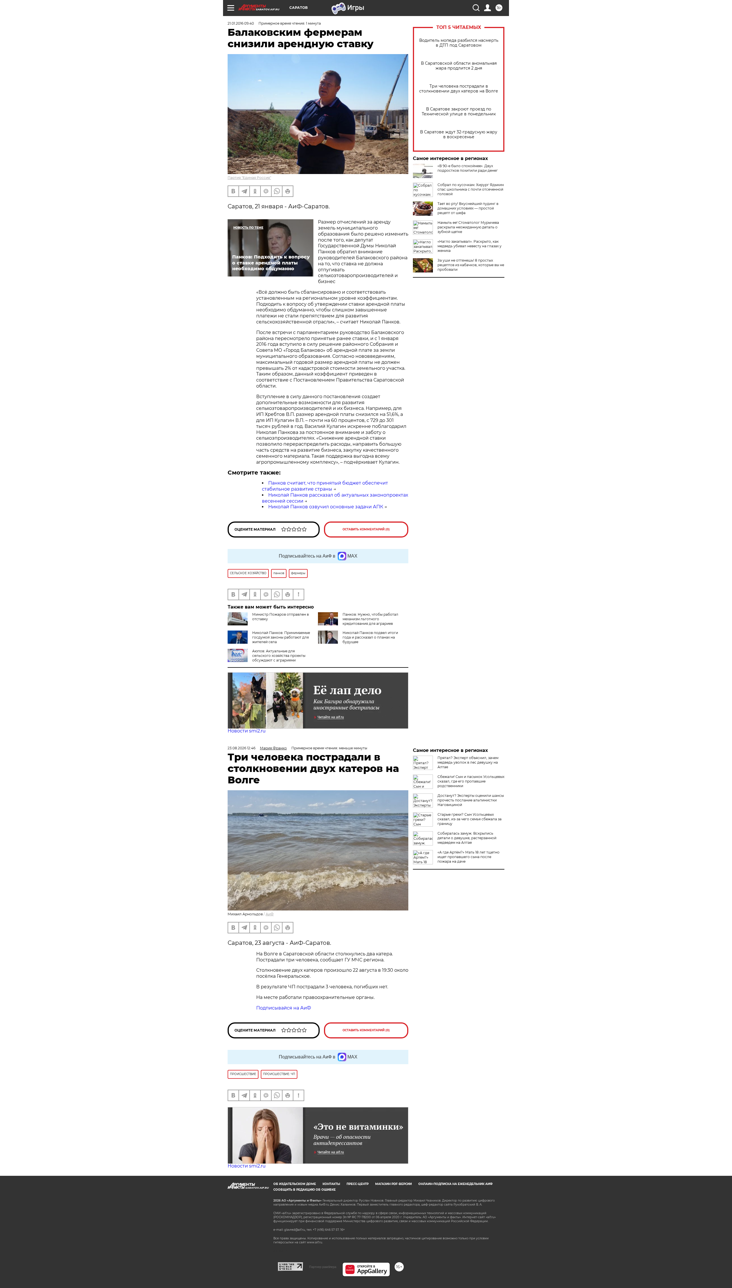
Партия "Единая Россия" (249, 177)
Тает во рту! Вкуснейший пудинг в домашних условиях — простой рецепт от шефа (467, 208)
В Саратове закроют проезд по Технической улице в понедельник (459, 111)
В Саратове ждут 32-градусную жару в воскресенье (458, 134)
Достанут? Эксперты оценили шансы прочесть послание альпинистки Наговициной (470, 800)
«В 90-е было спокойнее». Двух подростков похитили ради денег (467, 168)
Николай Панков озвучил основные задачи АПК (325, 506)
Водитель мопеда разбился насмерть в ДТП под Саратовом (458, 43)
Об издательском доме (294, 1184)
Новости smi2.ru (247, 731)
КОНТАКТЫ (331, 1184)
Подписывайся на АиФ (283, 1008)
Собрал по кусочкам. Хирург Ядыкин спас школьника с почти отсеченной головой (470, 189)
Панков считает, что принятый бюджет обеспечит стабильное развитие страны (325, 486)
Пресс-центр (358, 1184)
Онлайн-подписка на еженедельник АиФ (455, 1184)
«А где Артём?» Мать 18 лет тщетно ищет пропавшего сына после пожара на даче (468, 857)
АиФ (270, 914)
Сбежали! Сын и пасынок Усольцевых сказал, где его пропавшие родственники (470, 781)
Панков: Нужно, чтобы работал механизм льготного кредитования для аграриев (370, 619)
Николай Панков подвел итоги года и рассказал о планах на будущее (370, 637)
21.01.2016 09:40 (241, 23)
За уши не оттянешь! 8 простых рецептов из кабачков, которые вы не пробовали (470, 265)
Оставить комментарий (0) (366, 529)
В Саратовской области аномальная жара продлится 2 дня (459, 66)
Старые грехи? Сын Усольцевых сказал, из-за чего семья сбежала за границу (469, 819)
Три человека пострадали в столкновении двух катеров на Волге (458, 89)
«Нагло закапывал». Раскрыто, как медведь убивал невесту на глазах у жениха (469, 246)
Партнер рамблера (322, 1267)
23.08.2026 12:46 (241, 748)
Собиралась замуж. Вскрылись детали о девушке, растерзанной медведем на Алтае (466, 838)
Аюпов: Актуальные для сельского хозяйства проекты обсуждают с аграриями (278, 655)
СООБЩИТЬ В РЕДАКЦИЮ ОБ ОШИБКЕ (304, 1190)
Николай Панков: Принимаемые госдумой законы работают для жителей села (281, 637)
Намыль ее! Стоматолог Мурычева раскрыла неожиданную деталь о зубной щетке (468, 227)
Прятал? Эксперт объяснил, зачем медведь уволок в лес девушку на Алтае (467, 762)
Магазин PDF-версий (393, 1184)
